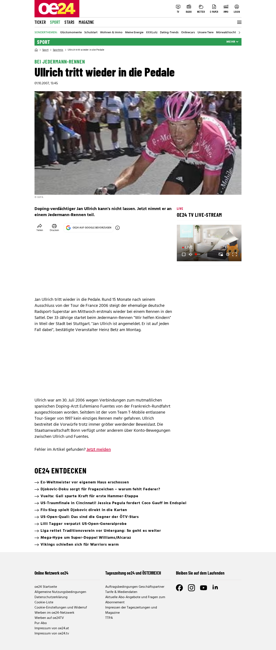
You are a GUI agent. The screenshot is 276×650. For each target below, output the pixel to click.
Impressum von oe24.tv (51, 633)
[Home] (36, 50)
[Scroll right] (239, 32)
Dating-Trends (169, 33)
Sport (55, 22)
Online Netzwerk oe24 (51, 572)
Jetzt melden (98, 450)
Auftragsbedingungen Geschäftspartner (134, 587)
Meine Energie (134, 33)
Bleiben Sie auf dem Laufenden (200, 572)
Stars (69, 22)
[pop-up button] (227, 254)
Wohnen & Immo (111, 33)
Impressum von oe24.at (51, 628)
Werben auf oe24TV (49, 618)
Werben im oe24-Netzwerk (54, 613)
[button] (183, 254)
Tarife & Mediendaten (121, 592)
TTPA (109, 618)
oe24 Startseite (45, 587)
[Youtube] (203, 587)
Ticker (40, 22)
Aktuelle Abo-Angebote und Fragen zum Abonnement (135, 599)
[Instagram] (191, 587)
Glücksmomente (71, 33)
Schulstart (90, 33)
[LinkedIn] (215, 587)
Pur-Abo (40, 623)
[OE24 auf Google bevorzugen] (117, 227)
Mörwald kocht (226, 33)
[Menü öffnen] (239, 22)
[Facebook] (179, 587)
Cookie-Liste (43, 602)
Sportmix (58, 50)
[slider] (198, 254)
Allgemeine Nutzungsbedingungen (60, 592)
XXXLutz (151, 33)
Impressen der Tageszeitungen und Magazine (131, 610)
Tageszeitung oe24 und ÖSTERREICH (133, 572)
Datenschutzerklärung (50, 597)
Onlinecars (188, 33)
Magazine (86, 22)
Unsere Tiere (205, 33)
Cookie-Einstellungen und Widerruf (60, 607)
